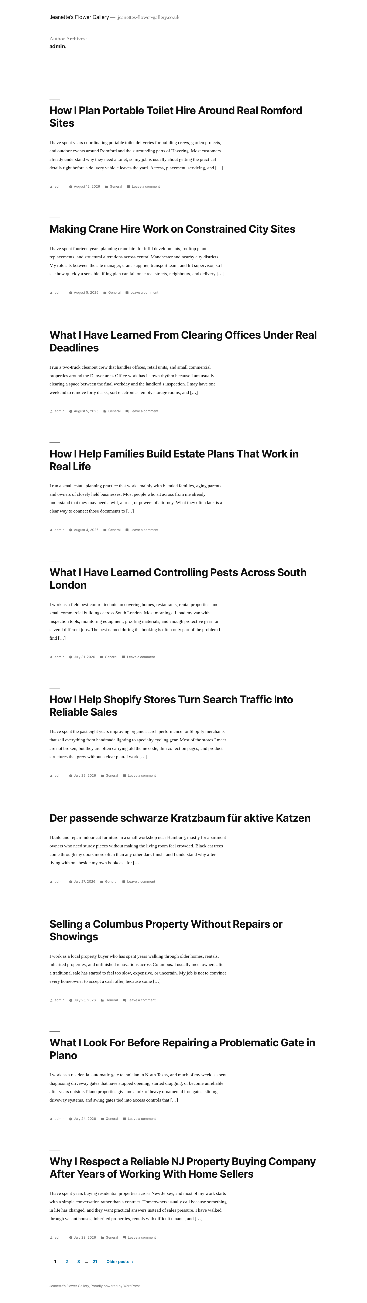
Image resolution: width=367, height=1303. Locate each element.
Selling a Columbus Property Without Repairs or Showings (165, 930)
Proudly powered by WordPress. (116, 1286)
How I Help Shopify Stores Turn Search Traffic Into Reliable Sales (171, 705)
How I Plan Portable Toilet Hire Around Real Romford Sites (175, 116)
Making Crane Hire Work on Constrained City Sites (172, 228)
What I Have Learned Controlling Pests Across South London (178, 578)
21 (95, 1261)
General (116, 186)
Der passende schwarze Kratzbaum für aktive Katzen (180, 818)
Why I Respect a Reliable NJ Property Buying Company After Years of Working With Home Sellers (182, 1167)
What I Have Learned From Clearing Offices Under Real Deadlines (183, 341)
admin (59, 186)
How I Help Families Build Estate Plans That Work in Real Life (174, 460)
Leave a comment (146, 186)
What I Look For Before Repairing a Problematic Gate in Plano (182, 1048)
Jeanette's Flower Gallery (79, 17)
